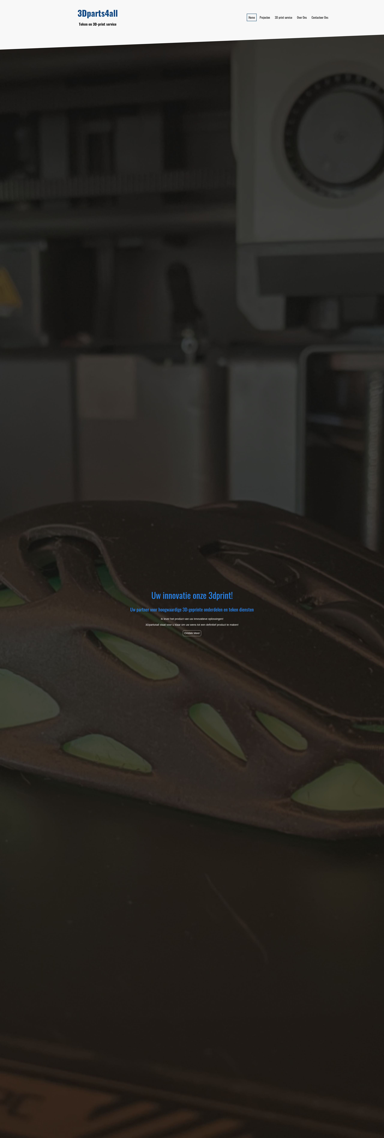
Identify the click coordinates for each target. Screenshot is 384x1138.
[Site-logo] (97, 30)
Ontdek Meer (192, 633)
